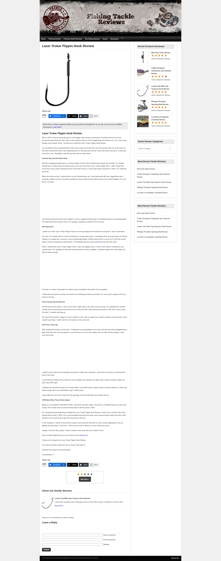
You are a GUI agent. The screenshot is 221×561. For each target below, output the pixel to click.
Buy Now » (85, 479)
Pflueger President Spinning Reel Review (152, 187)
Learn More (57, 127)
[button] (122, 39)
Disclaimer (114, 39)
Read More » (59, 506)
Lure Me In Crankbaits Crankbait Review (152, 193)
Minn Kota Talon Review (160, 53)
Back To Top (175, 558)
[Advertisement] (85, 201)
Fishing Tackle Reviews (73, 39)
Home (43, 39)
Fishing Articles (54, 39)
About (105, 39)
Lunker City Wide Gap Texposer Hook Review (72, 498)
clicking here (83, 435)
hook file (97, 242)
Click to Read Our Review (160, 59)
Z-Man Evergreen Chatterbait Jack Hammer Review (161, 71)
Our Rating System (92, 39)
